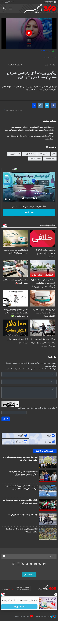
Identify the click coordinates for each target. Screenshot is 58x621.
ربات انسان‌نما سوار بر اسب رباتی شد (22, 514)
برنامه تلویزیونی (29, 153)
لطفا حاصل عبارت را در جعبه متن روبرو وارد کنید (37, 408)
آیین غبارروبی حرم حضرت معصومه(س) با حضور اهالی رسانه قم (20, 459)
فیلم (53, 65)
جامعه (46, 65)
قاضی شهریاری (14, 153)
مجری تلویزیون (35, 158)
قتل (53, 153)
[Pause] (6, 199)
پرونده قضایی (50, 158)
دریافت (46, 50)
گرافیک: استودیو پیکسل (22, 616)
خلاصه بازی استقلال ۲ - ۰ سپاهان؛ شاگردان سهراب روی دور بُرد (23, 473)
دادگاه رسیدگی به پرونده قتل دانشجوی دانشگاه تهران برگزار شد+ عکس (29, 132)
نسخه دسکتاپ (29, 574)
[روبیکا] (27, 564)
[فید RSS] (22, 564)
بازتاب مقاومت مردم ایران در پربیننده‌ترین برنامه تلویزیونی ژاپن (20, 502)
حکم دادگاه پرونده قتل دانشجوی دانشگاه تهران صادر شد (32, 127)
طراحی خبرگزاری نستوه (43, 616)
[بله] (40, 564)
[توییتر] (31, 564)
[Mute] (10, 199)
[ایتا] (14, 564)
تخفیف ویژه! (19, 606)
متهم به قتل (43, 153)
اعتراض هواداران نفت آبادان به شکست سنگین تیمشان (21, 530)
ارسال (5, 418)
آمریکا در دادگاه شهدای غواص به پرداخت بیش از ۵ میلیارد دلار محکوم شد (30, 137)
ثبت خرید (29, 212)
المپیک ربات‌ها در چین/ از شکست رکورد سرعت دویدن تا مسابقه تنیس (21, 487)
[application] (29, 33)
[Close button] (55, 594)
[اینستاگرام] (35, 564)
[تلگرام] (44, 564)
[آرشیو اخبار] (18, 564)
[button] (29, 33)
